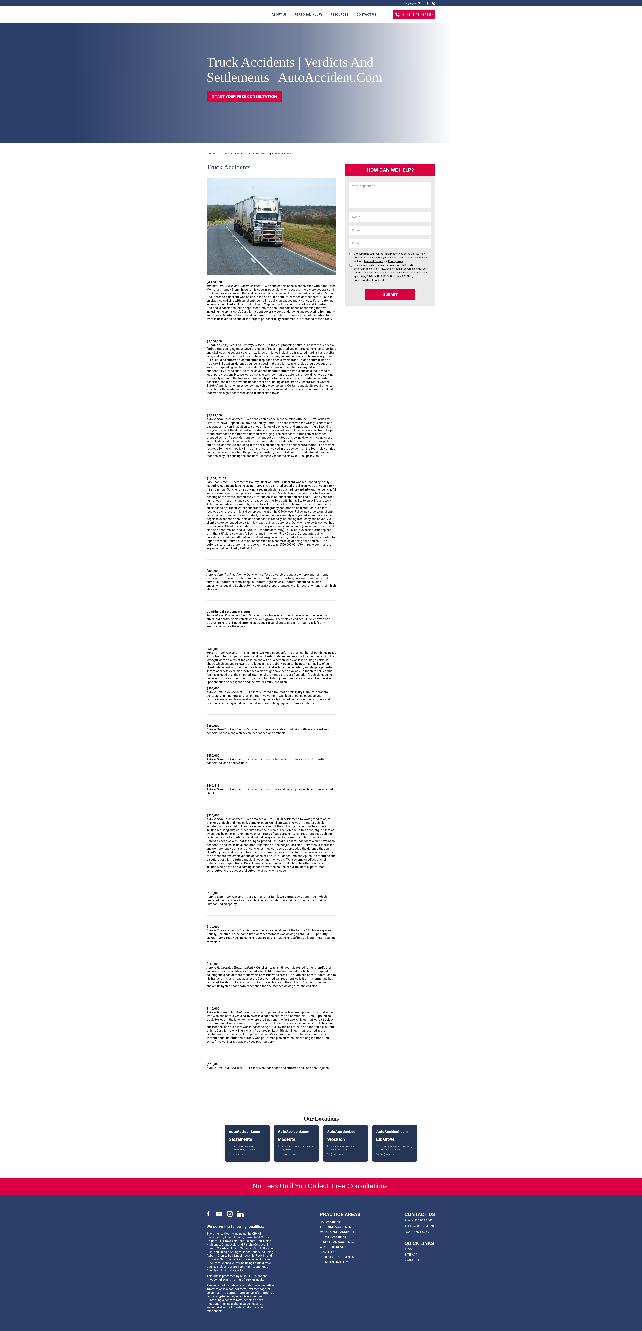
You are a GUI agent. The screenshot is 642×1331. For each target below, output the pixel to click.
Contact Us (366, 14)
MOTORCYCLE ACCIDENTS (338, 1232)
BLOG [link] (408, 1249)
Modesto (286, 1139)
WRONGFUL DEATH (333, 1247)
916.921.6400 (417, 14)
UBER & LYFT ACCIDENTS (337, 1257)
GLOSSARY (412, 1260)
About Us (279, 14)
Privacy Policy (216, 1279)
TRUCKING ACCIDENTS (335, 1227)
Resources (339, 14)
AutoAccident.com (244, 1132)
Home (212, 153)
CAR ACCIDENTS (331, 1222)
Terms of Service (244, 1279)
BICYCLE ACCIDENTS (334, 1237)
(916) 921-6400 (240, 1154)
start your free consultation (244, 96)
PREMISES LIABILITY (334, 1262)
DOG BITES (327, 1252)
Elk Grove (385, 1139)
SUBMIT (390, 294)
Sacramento (240, 1139)
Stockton (336, 1139)
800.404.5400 (426, 1226)
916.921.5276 (420, 1232)
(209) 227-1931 (289, 1154)
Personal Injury (308, 14)
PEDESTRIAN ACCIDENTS (337, 1242)
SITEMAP (411, 1254)
